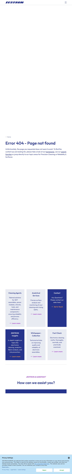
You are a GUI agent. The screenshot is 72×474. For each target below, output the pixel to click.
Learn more (16, 323)
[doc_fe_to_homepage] (14, 2)
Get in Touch (58, 307)
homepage (50, 152)
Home (9, 137)
